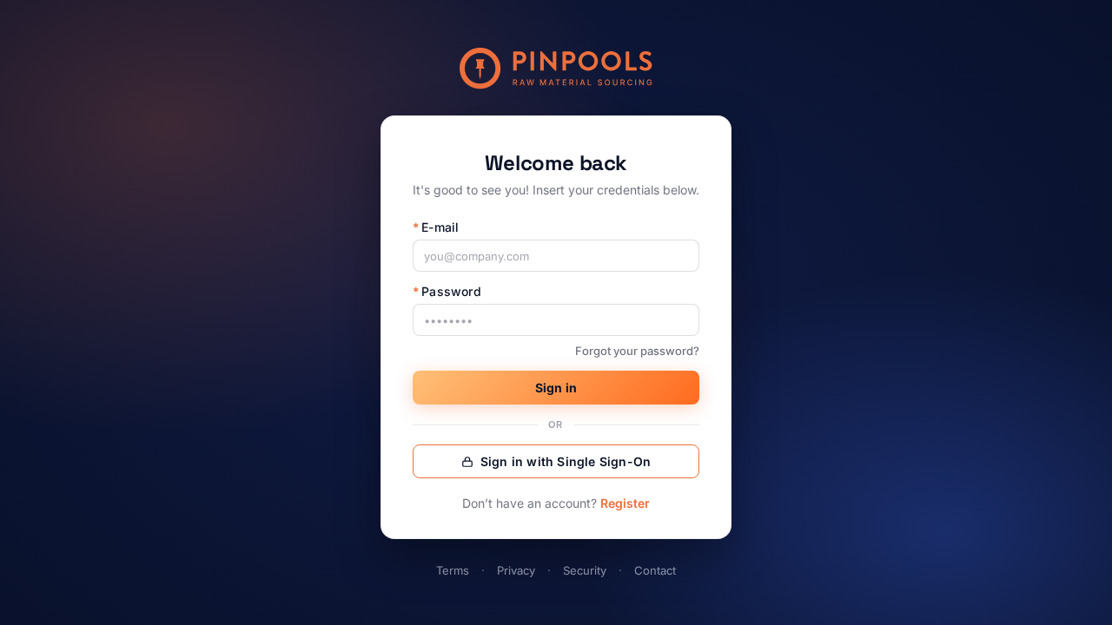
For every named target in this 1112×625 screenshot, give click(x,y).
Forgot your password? (637, 351)
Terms (452, 570)
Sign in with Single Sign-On (565, 461)
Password (447, 291)
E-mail (436, 227)
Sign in (556, 387)
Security (584, 570)
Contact (655, 570)
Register (625, 503)
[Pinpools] (556, 68)
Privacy (516, 570)
